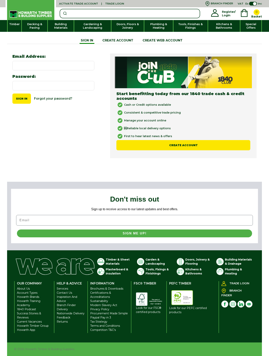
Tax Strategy (98, 321)
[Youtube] (249, 304)
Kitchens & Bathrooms (224, 25)
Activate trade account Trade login (91, 3)
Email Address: (29, 56)
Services (62, 288)
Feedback (63, 317)
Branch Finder (66, 305)
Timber (14, 24)
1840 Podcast (26, 309)
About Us (23, 288)
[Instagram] (232, 304)
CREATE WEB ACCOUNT (163, 40)
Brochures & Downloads (106, 288)
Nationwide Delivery (70, 313)
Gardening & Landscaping (92, 25)
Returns (62, 321)
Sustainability (99, 301)
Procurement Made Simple (109, 313)
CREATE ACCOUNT (117, 40)
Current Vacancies (29, 321)
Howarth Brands (28, 297)
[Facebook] (224, 304)
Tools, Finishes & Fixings (190, 25)
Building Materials (61, 25)
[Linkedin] (240, 304)
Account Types (27, 293)
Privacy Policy (99, 309)
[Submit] (64, 13)
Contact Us (64, 293)
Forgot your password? (53, 98)
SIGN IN (87, 40)
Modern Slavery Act (103, 305)
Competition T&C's (103, 330)
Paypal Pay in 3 (100, 317)
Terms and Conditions (105, 326)
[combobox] (130, 13)
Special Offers (251, 25)
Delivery (62, 309)
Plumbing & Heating (158, 25)
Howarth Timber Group (33, 326)
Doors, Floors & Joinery (128, 25)
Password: (24, 76)
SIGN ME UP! (135, 233)
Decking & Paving (34, 25)
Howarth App (26, 330)
